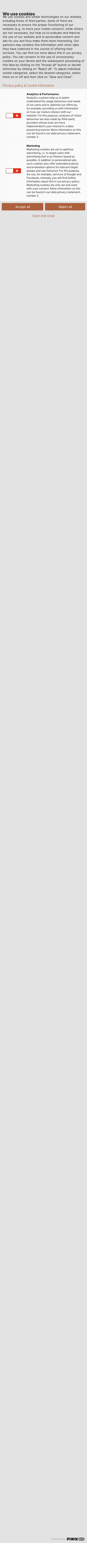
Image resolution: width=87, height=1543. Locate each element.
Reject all (65, 207)
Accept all (22, 207)
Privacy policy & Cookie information (28, 85)
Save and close (43, 216)
